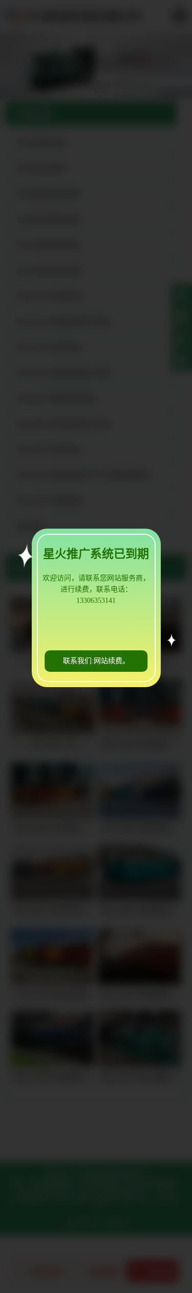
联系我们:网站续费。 (96, 661)
